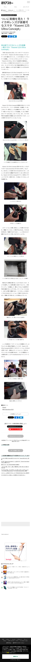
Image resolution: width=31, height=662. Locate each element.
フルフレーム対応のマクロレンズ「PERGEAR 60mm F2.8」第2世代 (15, 472)
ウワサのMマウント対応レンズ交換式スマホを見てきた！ (13, 475)
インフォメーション (24, 640)
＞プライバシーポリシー (15, 659)
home (4, 10)
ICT (17, 640)
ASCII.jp (9, 642)
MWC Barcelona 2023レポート (9, 15)
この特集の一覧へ (16, 450)
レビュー (8, 639)
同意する (15, 656)
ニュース (13, 639)
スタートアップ (15, 6)
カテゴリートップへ (16, 436)
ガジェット (10, 10)
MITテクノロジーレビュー (20, 642)
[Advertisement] (15, 489)
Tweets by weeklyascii (5, 534)
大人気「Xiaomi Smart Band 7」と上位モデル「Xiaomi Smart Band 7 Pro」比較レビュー (15, 462)
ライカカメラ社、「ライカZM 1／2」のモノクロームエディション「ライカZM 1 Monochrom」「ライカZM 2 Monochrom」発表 (15, 470)
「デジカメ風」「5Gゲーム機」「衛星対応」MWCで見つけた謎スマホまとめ (15, 467)
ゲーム (25, 639)
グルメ (5, 6)
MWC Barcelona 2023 (8, 409)
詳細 (8, 652)
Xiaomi (4, 407)
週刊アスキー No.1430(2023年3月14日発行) (10, 464)
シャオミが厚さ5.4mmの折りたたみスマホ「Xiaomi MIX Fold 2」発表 (15, 459)
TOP (3, 639)
